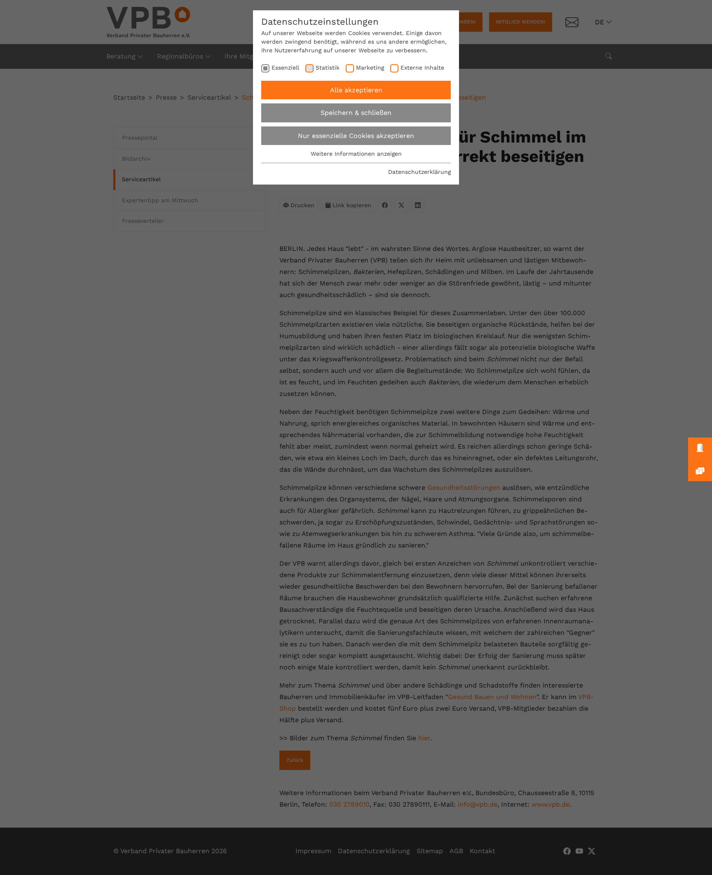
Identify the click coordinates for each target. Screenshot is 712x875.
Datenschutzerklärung (419, 171)
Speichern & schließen (356, 113)
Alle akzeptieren (356, 90)
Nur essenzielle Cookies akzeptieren (356, 136)
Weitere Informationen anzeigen (356, 153)
